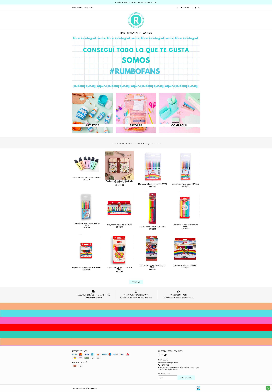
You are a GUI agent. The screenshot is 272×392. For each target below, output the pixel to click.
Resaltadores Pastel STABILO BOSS (87, 177)
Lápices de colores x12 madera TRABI (119, 268)
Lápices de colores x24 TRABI (185, 265)
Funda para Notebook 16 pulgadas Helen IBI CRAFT (119, 182)
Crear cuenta (77, 8)
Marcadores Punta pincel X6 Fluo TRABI (87, 224)
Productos (132, 33)
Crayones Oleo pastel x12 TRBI (119, 225)
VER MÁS (136, 282)
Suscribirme (186, 378)
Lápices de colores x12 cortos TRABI (86, 267)
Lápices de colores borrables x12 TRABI (153, 266)
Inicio (122, 33)
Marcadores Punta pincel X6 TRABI (185, 184)
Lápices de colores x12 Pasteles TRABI (185, 226)
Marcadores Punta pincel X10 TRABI (152, 184)
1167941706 (164, 365)
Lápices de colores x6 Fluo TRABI (153, 227)
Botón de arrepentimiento (168, 370)
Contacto (147, 33)
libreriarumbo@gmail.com (169, 363)
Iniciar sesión (89, 8)
